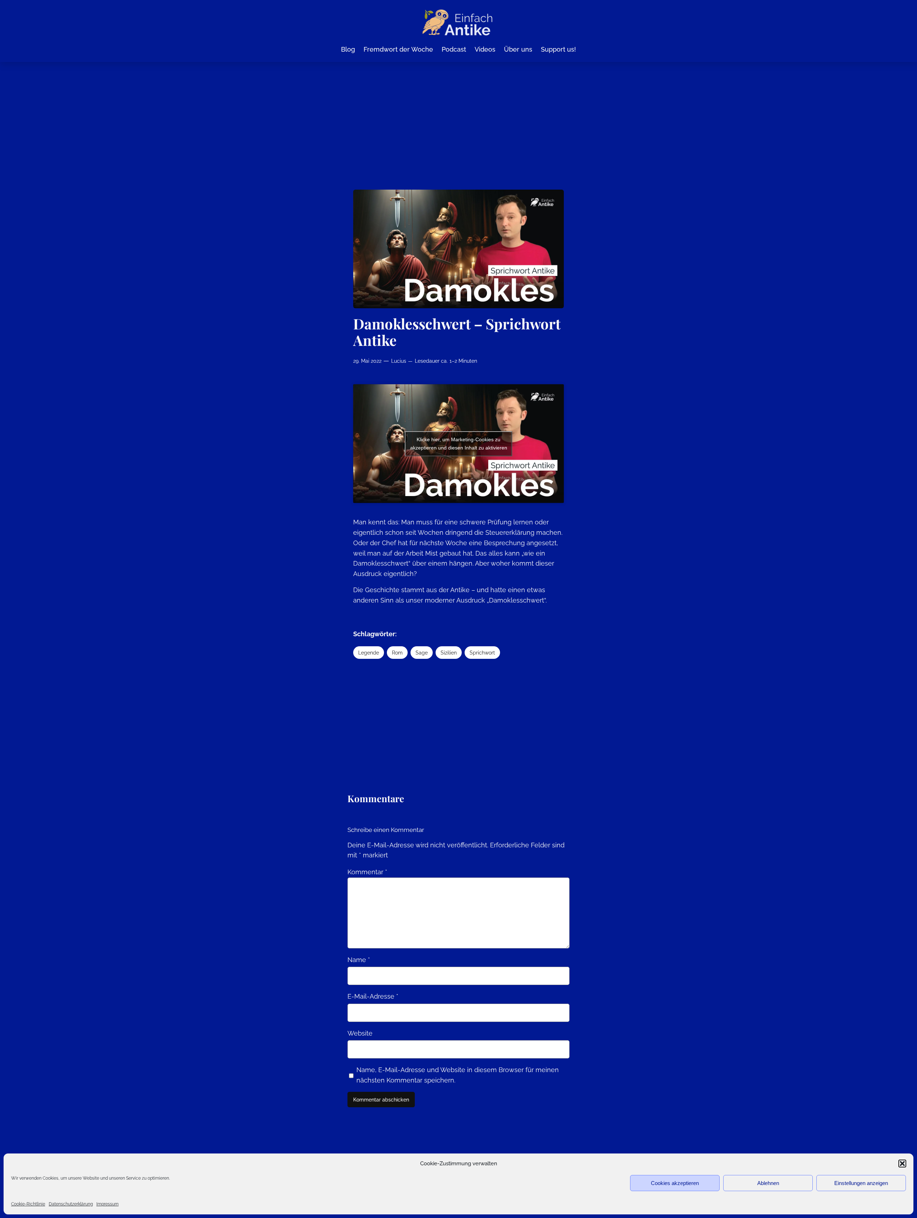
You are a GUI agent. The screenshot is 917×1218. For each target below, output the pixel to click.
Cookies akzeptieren (675, 1183)
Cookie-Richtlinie (28, 1204)
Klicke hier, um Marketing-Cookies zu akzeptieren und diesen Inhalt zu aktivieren (458, 444)
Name (358, 960)
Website (360, 1033)
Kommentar (367, 872)
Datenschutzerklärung (71, 1204)
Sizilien (449, 653)
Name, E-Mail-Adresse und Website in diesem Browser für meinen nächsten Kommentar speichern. (457, 1075)
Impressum (107, 1204)
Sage (422, 653)
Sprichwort (482, 653)
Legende (368, 653)
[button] (902, 1163)
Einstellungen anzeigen (861, 1183)
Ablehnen (768, 1183)
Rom (397, 653)
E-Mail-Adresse (372, 996)
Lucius (398, 361)
